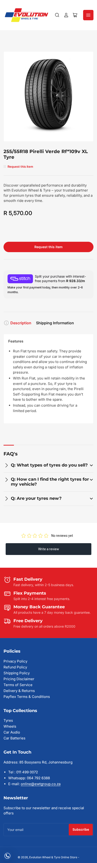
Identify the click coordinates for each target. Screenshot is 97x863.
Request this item (48, 247)
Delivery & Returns (19, 690)
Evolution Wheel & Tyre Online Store (53, 857)
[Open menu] (88, 15)
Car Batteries (14, 738)
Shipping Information (55, 323)
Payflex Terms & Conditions (27, 696)
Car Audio (12, 732)
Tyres (8, 720)
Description (20, 323)
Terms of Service (18, 685)
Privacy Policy (15, 661)
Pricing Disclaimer (19, 679)
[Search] (57, 15)
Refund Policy (15, 667)
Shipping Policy (17, 673)
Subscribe (81, 829)
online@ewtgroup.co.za (41, 784)
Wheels (10, 726)
